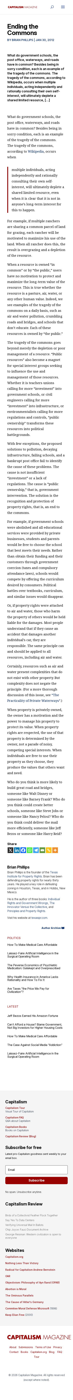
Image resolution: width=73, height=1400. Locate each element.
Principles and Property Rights (26, 911)
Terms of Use (43, 1347)
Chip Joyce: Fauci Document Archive (26, 1229)
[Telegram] (36, 850)
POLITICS (14, 938)
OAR (7, 1276)
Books (24, 1351)
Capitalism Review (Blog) (20, 1136)
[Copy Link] (49, 850)
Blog (51, 1351)
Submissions (25, 1347)
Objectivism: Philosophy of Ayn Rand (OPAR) (32, 1282)
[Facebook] (23, 850)
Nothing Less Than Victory (21, 1263)
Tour (36, 1356)
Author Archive (51, 927)
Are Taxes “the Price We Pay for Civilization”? (28, 990)
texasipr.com (39, 917)
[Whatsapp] (29, 850)
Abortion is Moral (15, 1289)
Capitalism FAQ (14, 1117)
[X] (10, 850)
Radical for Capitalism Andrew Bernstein (30, 1269)
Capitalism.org (14, 1256)
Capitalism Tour (15, 1107)
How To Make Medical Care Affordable (32, 944)
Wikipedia (36, 151)
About (12, 1347)
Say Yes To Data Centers (19, 1220)
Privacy (57, 1347)
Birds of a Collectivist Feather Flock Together (31, 1215)
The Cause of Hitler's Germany (24, 1302)
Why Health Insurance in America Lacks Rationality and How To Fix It (32, 978)
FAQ (59, 1351)
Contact (13, 1351)
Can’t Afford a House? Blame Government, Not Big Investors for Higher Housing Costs (35, 1026)
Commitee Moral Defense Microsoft (27, 1308)
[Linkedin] (17, 850)
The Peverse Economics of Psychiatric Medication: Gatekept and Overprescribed (33, 966)
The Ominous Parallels (19, 1295)
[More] (55, 850)
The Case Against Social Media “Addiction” (34, 1045)
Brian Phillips (22, 40)
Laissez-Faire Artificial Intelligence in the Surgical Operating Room (32, 954)
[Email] (42, 850)
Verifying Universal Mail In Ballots (24, 1224)
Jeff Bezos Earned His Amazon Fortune (32, 1016)
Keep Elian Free (14, 1314)
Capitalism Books (16, 1126)
